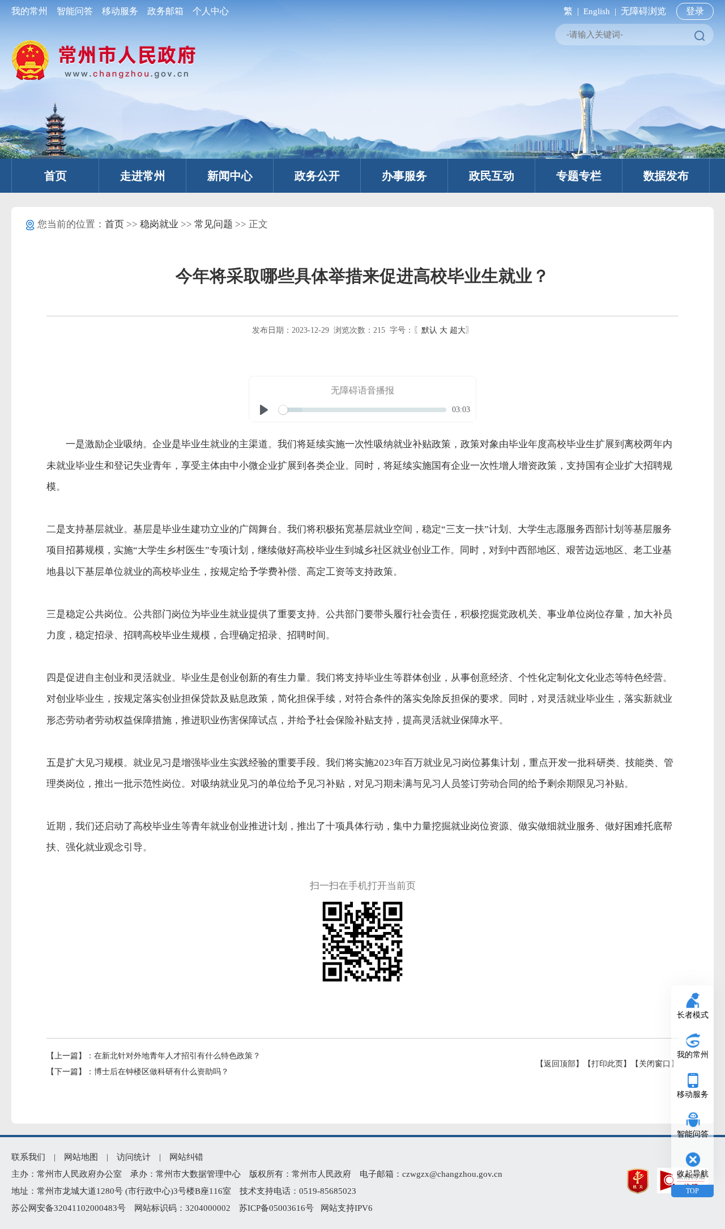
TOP (692, 1191)
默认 (429, 330)
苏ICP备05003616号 (276, 1208)
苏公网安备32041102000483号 (68, 1208)
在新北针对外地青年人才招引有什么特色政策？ (177, 1056)
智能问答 (74, 11)
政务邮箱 (165, 11)
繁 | (569, 11)
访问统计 (134, 1157)
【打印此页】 (607, 1064)
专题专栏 (579, 175)
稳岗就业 (159, 224)
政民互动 (491, 175)
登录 (695, 11)
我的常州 (31, 11)
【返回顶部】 (559, 1064)
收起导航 (693, 1173)
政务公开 (317, 175)
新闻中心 (230, 175)
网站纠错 (186, 1157)
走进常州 (142, 175)
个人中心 (208, 11)
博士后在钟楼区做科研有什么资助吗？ (161, 1071)
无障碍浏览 (643, 11)
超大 (458, 330)
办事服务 (404, 175)
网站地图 (81, 1157)
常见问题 (213, 224)
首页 (55, 175)
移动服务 (120, 11)
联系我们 (28, 1157)
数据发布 (666, 175)
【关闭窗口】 (655, 1064)
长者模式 (693, 1015)
